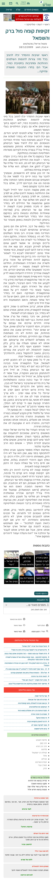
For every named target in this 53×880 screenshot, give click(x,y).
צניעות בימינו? (26, 826)
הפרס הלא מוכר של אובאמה (37, 699)
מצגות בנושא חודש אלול (37, 789)
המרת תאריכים (41, 762)
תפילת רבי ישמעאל (39, 752)
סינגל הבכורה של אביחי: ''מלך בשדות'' (34, 646)
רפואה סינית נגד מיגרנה (39, 676)
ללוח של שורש (26, 859)
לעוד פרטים (26, 809)
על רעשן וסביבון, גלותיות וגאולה (27, 561)
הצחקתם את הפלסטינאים (38, 707)
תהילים (44, 759)
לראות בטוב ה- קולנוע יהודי (42, 580)
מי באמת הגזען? (41, 718)
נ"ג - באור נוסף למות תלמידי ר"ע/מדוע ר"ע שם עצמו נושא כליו (26, 669)
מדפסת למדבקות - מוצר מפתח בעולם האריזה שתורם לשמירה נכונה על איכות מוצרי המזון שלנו (27, 658)
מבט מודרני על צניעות (40, 816)
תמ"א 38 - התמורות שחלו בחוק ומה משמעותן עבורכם (29, 673)
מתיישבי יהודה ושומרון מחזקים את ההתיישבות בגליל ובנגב (28, 683)
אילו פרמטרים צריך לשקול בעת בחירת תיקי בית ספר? (29, 650)
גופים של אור (11, 581)
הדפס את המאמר (16, 619)
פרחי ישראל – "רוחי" (11, 563)
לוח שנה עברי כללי (41, 851)
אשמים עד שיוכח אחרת (39, 714)
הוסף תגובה (40, 593)
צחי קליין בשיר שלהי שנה (37, 786)
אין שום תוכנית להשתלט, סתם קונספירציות (32, 703)
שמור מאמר (18, 625)
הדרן (45, 768)
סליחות (44, 749)
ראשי (47, 24)
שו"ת (18, 9)
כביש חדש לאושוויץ (40, 729)
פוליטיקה (30, 24)
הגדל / (42, 631)
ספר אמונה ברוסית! (41, 798)
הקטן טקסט (36, 631)
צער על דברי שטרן (41, 696)
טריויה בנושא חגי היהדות (37, 780)
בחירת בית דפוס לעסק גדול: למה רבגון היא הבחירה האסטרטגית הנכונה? (27, 664)
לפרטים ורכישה (27, 875)
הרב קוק (43, 743)
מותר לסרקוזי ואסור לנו (39, 725)
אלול (45, 755)
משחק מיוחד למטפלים (40, 866)
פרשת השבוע (41, 740)
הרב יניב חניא (41, 746)
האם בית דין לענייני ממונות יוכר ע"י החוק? (42, 561)
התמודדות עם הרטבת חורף (26, 580)
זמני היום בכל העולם (41, 833)
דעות (39, 24)
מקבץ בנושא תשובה (39, 783)
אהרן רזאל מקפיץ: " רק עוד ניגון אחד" (34, 680)
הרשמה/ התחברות (23, 2)
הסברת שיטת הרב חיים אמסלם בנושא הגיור (32, 710)
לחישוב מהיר (26, 844)
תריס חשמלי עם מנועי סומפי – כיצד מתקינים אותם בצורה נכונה (25, 653)
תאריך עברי (42, 765)
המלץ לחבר (41, 625)
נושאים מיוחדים (31, 9)
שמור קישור (18, 631)
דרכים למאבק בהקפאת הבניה (37, 721)
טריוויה (9, 9)
